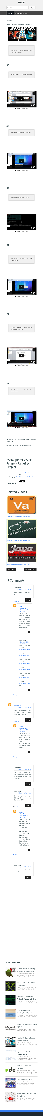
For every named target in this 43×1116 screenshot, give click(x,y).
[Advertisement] (21, 920)
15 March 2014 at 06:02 (24, 589)
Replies (16, 601)
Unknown (17, 705)
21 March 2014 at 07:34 (24, 769)
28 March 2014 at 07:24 (24, 816)
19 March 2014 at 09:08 (24, 730)
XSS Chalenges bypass (24, 1079)
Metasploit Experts (21, 13)
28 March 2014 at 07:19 (24, 793)
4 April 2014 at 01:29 (24, 867)
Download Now (24, 649)
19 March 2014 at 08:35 (24, 707)
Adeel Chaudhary (25, 473)
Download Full (24, 655)
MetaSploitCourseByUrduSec (25, 477)
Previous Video (30, 569)
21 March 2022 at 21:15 (24, 643)
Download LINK (24, 663)
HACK (21, 2)
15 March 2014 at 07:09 (24, 610)
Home (10, 13)
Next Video (11, 569)
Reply (28, 600)
